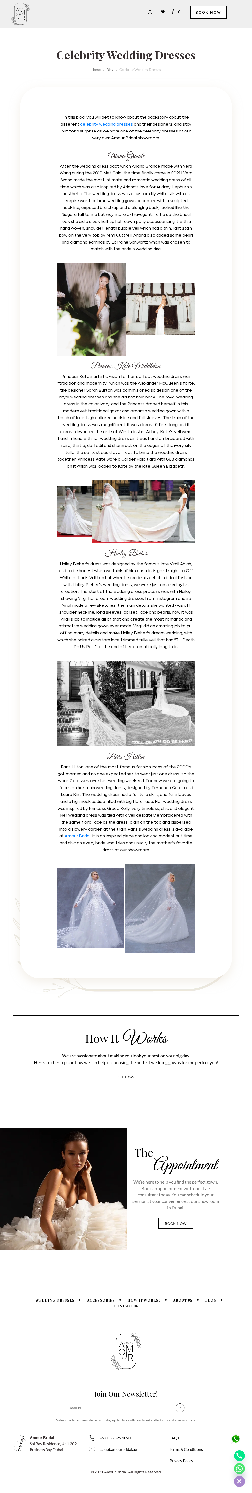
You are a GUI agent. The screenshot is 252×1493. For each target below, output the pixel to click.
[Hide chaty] (239, 1481)
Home (96, 69)
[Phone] (239, 1455)
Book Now (208, 12)
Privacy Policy (181, 1460)
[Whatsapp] (239, 1468)
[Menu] (237, 12)
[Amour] (27, 13)
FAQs (174, 1438)
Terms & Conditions (186, 1449)
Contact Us (126, 1306)
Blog (110, 69)
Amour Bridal (77, 836)
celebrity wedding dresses (106, 124)
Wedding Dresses (55, 1300)
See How (126, 1077)
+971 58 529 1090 (115, 1438)
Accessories (101, 1300)
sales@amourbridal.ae (118, 1449)
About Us (183, 1300)
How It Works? (144, 1300)
